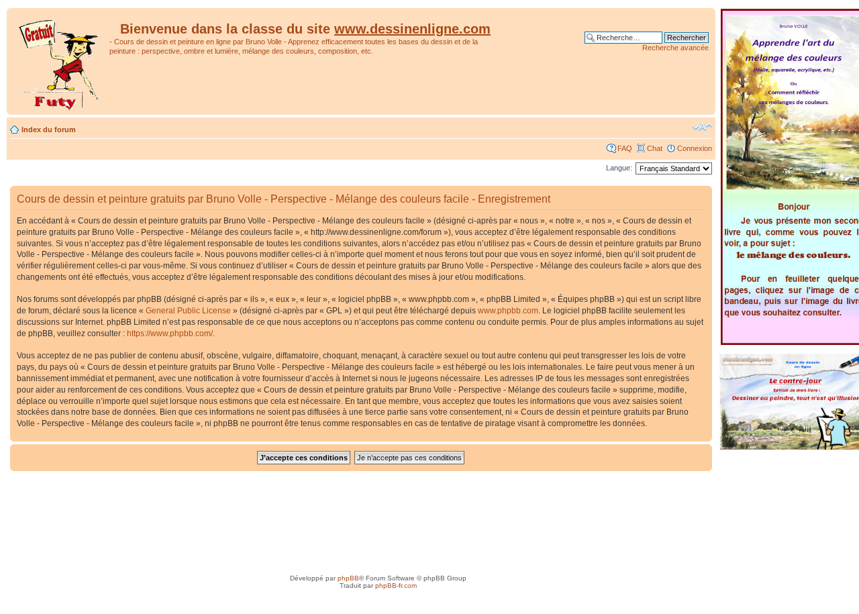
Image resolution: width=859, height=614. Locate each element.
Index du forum (48, 129)
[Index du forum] (59, 61)
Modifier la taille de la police (702, 127)
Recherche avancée (675, 48)
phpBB (348, 578)
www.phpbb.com (508, 310)
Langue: (619, 168)
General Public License (188, 310)
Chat (654, 148)
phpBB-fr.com (396, 585)
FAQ (624, 148)
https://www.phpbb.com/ (170, 333)
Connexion (694, 148)
